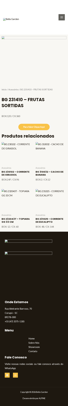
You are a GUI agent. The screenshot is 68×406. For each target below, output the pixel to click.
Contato (32, 351)
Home (31, 338)
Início (4, 89)
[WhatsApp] (15, 375)
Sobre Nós (33, 342)
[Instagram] (7, 375)
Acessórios (13, 89)
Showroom (34, 347)
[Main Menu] (62, 17)
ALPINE (42, 398)
